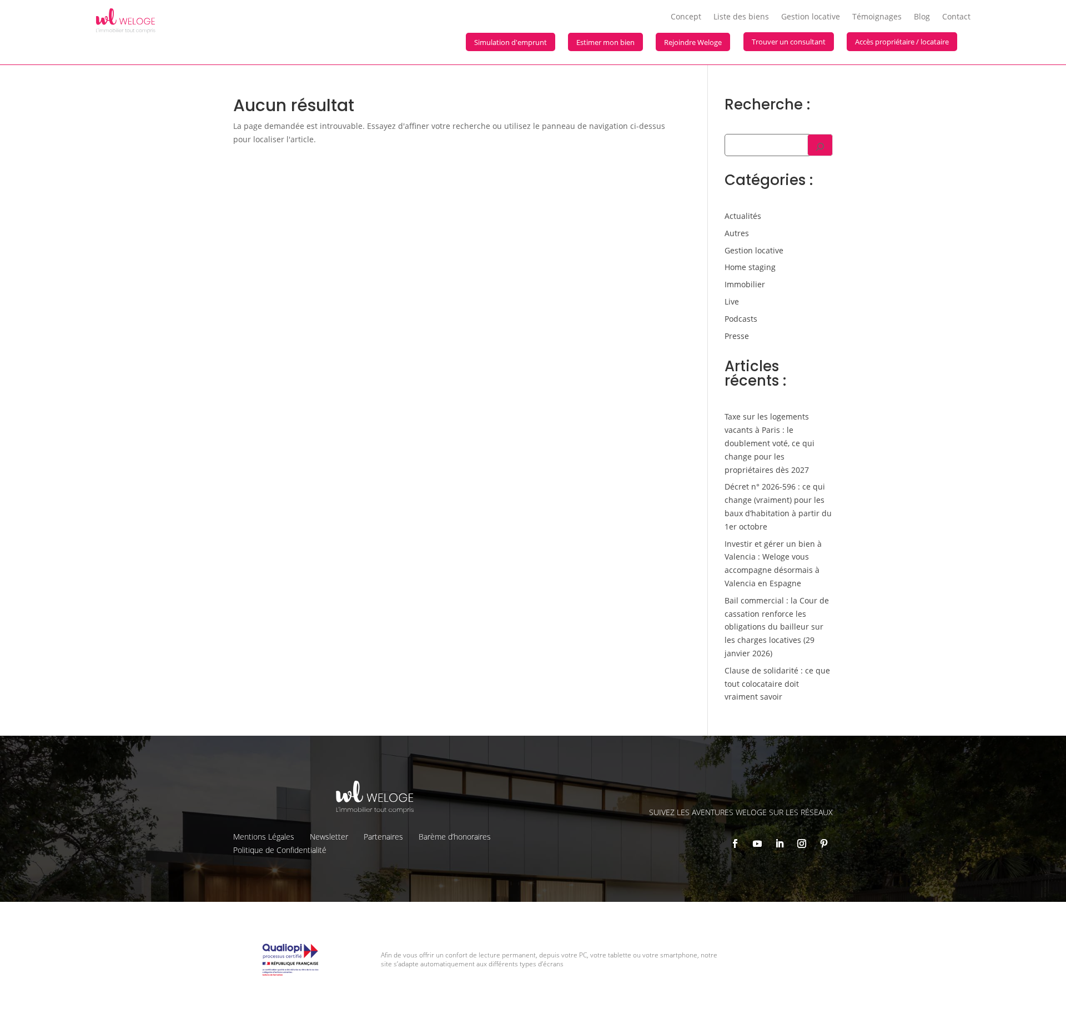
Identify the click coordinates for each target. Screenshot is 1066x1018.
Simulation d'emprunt (510, 42)
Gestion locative (810, 17)
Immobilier (745, 284)
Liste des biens (741, 17)
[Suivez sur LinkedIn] (779, 843)
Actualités (743, 216)
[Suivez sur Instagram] (802, 843)
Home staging (750, 267)
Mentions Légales (263, 836)
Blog (922, 17)
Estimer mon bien (605, 42)
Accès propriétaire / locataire (902, 42)
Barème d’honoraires (455, 836)
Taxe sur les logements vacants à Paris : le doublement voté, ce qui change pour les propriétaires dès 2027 (769, 443)
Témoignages (877, 17)
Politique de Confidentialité (279, 850)
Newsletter (329, 836)
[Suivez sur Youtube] (757, 843)
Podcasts (741, 318)
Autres (737, 233)
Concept (686, 17)
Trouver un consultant (789, 42)
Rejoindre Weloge (693, 42)
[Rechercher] (820, 145)
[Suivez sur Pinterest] (824, 843)
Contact (956, 17)
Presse (737, 336)
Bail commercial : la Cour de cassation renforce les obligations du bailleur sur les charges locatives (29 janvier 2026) (777, 626)
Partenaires (383, 836)
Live (732, 301)
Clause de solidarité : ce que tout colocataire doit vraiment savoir (777, 683)
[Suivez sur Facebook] (735, 843)
